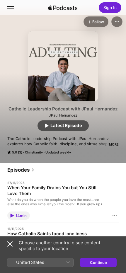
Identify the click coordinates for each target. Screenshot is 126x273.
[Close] (10, 244)
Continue (98, 262)
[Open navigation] (10, 7)
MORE (114, 144)
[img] (63, 8)
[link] (21, 170)
